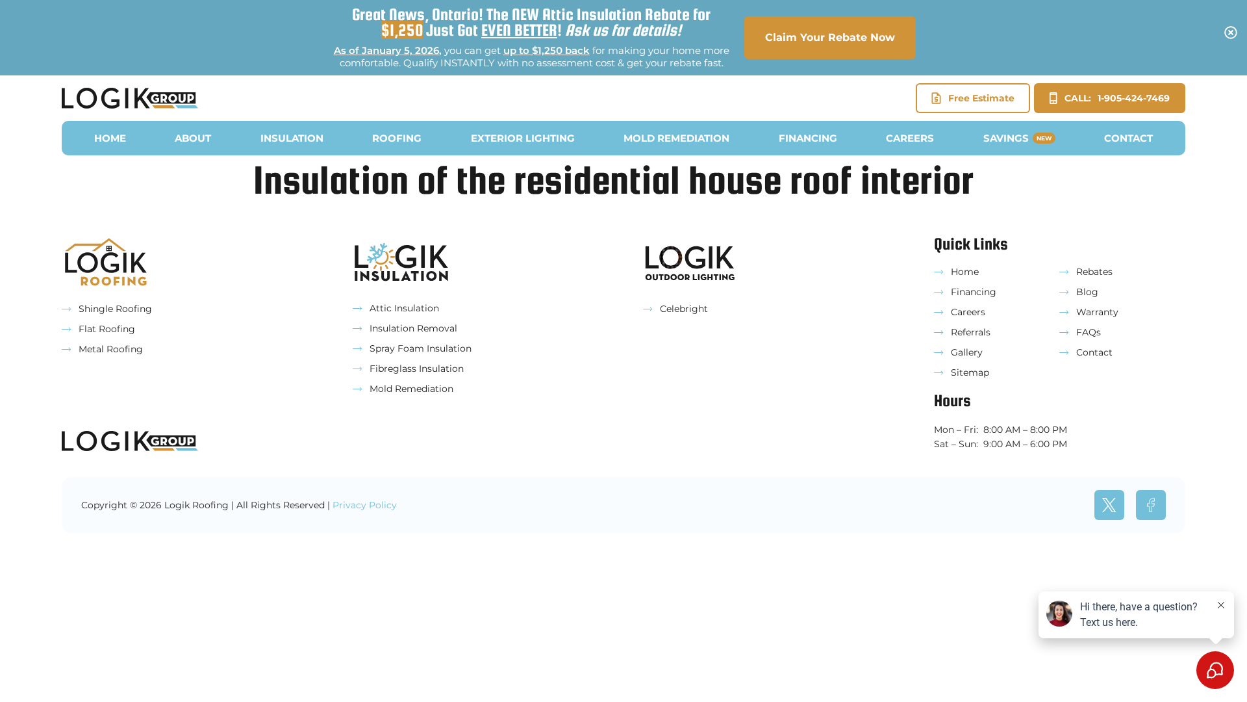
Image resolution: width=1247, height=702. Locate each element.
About (193, 138)
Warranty (1097, 312)
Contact (1128, 138)
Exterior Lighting (523, 138)
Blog (1087, 292)
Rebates (1094, 272)
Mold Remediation (676, 138)
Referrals (970, 332)
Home (110, 138)
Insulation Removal (413, 328)
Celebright (684, 309)
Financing (808, 138)
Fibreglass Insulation (417, 368)
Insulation (291, 138)
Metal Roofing (111, 349)
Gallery (967, 352)
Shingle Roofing (115, 309)
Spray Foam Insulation (421, 348)
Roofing (397, 138)
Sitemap (970, 372)
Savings (1017, 138)
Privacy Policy (365, 505)
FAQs (1088, 332)
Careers (910, 138)
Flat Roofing (107, 329)
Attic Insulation (404, 308)
